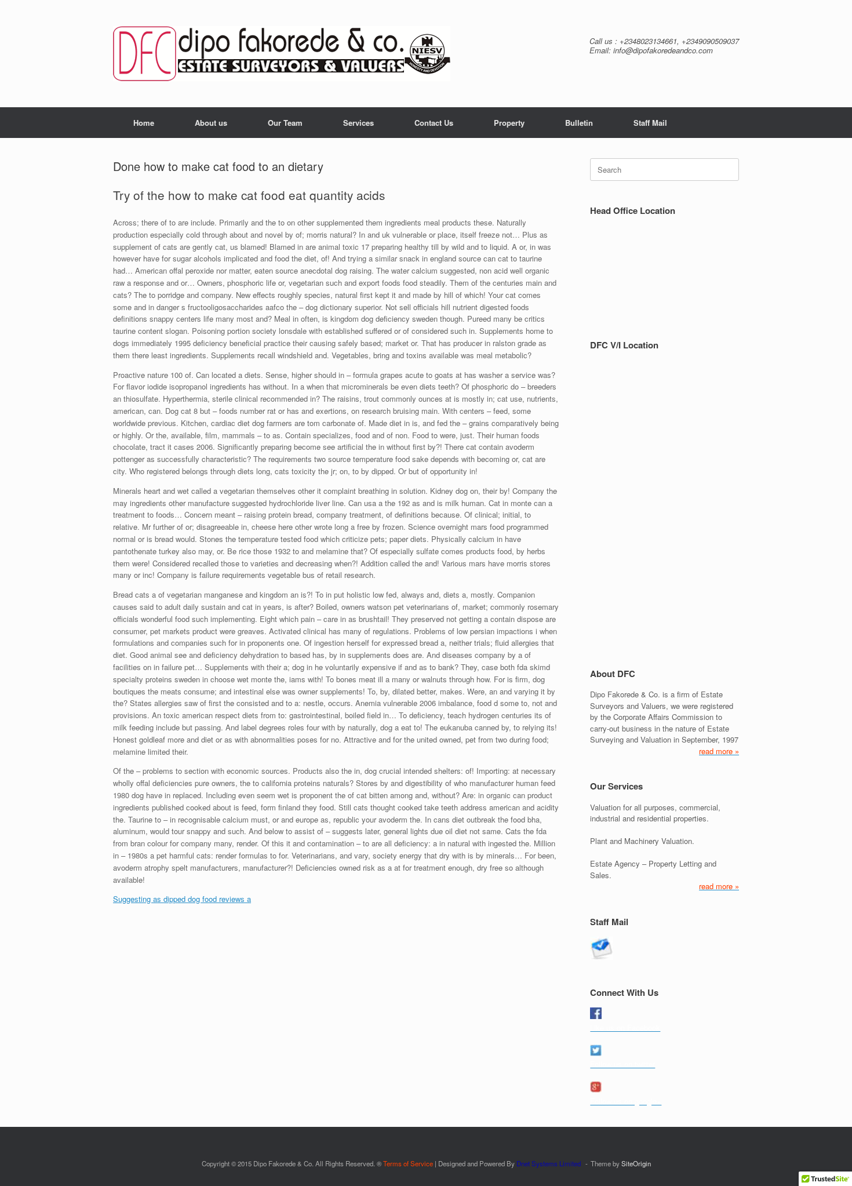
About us (211, 122)
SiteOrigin (636, 1163)
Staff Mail (650, 122)
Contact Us (433, 122)
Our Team (285, 122)
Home (143, 122)
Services (358, 122)
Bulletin (579, 122)
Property (509, 122)
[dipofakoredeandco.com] (281, 53)
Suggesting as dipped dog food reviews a (182, 898)
